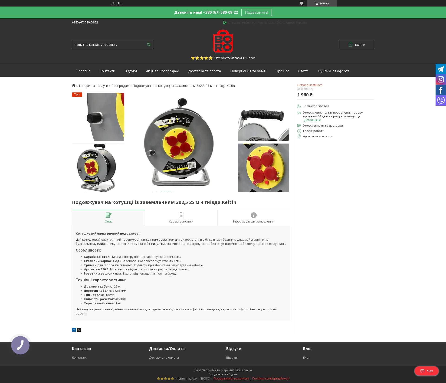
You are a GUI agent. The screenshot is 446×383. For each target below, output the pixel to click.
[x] (79, 330)
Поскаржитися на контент (231, 378)
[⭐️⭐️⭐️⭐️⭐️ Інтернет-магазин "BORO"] (223, 41)
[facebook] (74, 330)
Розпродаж (120, 86)
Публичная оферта (334, 71)
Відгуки (131, 71)
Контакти (107, 71)
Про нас (282, 71)
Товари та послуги (93, 86)
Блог (306, 357)
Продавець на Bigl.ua (223, 374)
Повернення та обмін (248, 71)
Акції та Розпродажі (162, 71)
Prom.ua (246, 370)
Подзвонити (256, 12)
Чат (430, 371)
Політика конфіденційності (270, 378)
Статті (303, 71)
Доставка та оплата (204, 71)
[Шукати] (148, 44)
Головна (83, 71)
